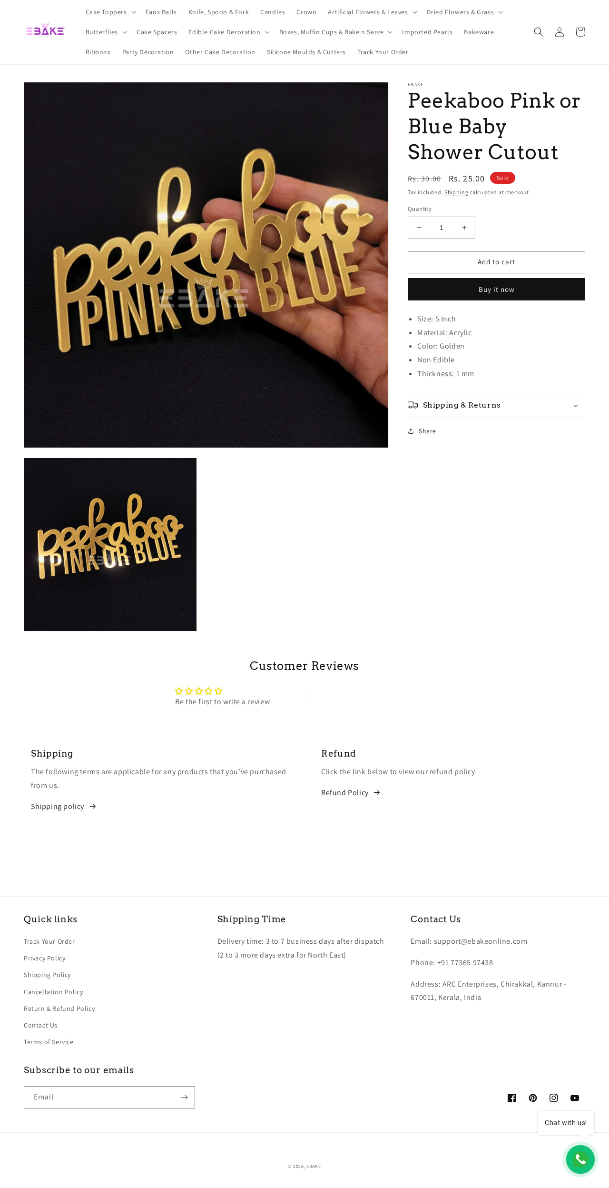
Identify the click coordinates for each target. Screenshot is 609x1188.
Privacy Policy (44, 958)
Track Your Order (49, 941)
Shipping (456, 192)
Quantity (420, 209)
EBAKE (313, 1166)
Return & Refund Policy (59, 1008)
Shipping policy (57, 806)
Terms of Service (49, 1042)
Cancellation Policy (53, 992)
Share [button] (427, 430)
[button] (110, 12)
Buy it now (497, 288)
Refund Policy (345, 793)
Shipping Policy (47, 974)
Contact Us (41, 1025)
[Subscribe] (184, 1097)
